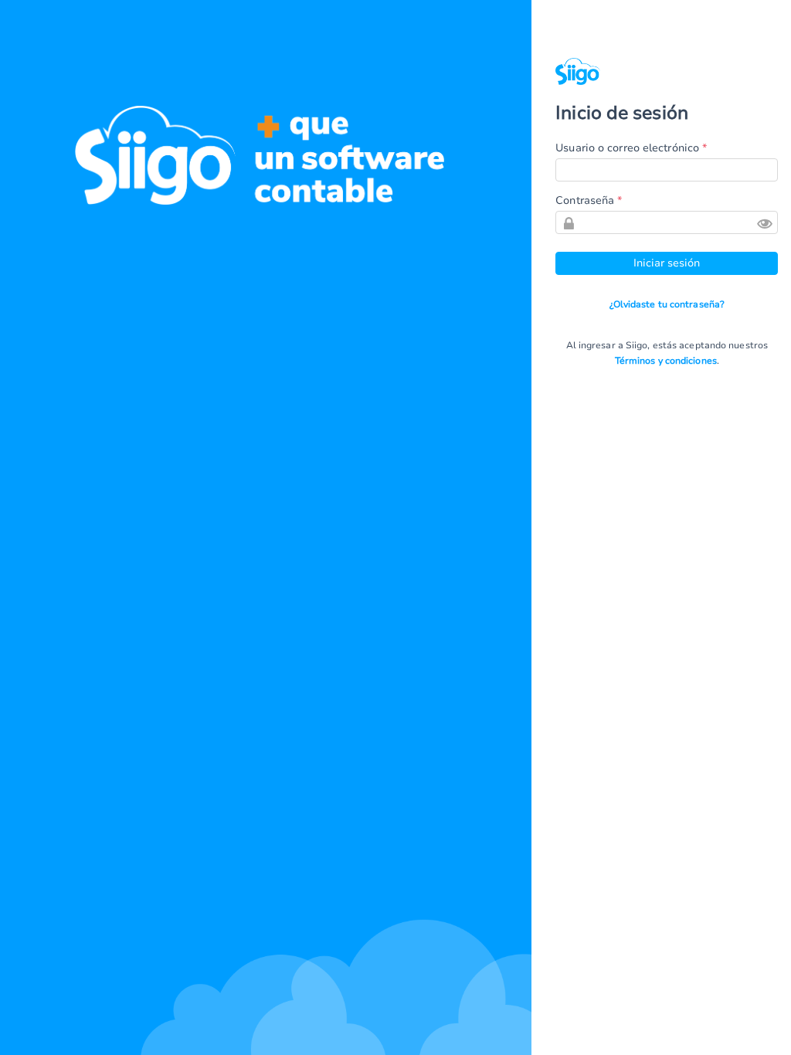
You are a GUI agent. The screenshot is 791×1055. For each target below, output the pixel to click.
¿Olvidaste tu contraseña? (667, 304)
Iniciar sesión (666, 263)
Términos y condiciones (666, 360)
